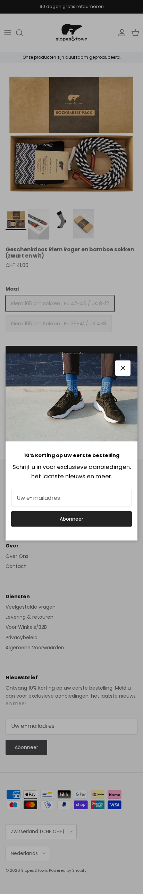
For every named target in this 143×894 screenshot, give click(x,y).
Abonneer (71, 518)
